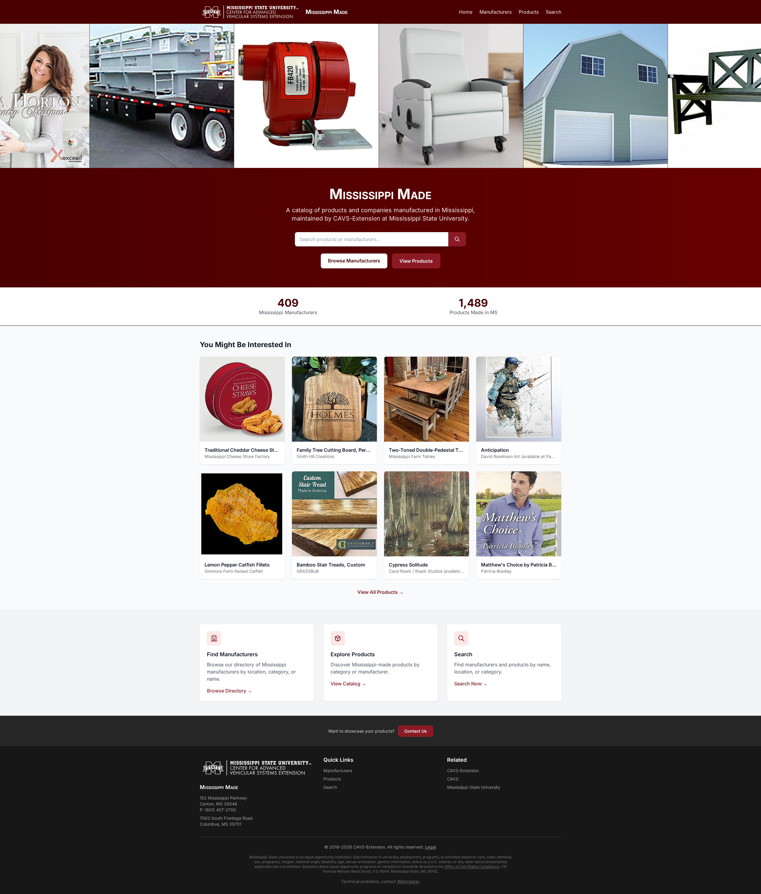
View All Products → (380, 592)
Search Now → (471, 684)
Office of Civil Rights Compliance (471, 866)
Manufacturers (495, 12)
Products (529, 12)
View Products (416, 261)
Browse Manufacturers (354, 261)
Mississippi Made (327, 11)
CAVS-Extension (463, 770)
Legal (430, 846)
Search (553, 12)
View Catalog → (348, 684)
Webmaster (408, 881)
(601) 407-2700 (220, 809)
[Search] (457, 239)
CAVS (452, 778)
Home (465, 12)
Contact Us (415, 731)
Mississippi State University (473, 787)
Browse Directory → (229, 691)
